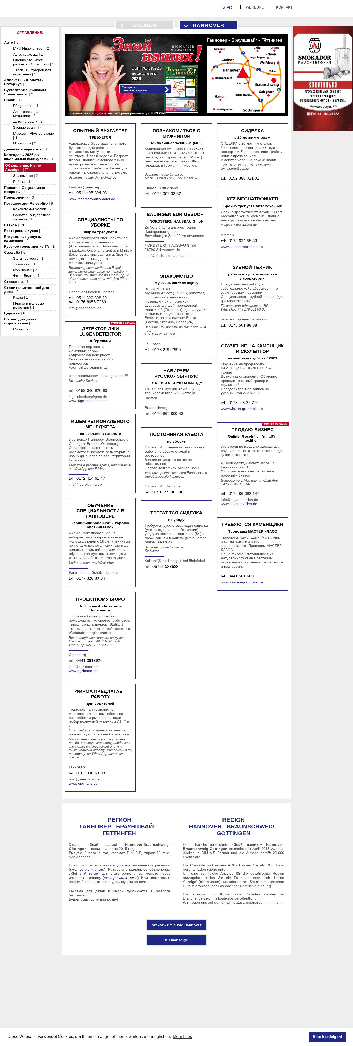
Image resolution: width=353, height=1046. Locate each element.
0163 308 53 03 (90, 773)
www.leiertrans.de (83, 783)
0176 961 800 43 (167, 414)
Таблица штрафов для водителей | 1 (32, 72)
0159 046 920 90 (91, 391)
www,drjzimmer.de (83, 671)
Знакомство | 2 (25, 176)
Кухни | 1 (20, 297)
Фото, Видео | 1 (26, 276)
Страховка (16, 282)
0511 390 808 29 (91, 298)
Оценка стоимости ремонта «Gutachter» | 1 (33, 62)
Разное (14, 225)
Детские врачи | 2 (28, 121)
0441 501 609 (241, 576)
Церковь (14, 313)
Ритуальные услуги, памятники (22, 239)
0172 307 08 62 (166, 194)
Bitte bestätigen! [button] (327, 1037)
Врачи (13, 100)
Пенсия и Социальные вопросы (24, 189)
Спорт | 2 (21, 329)
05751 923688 (165, 566)
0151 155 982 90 (167, 492)
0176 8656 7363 (91, 302)
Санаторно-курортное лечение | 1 (31, 217)
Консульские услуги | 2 (32, 209)
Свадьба (14, 252)
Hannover (209, 25)
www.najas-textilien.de (239, 504)
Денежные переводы (26, 149)
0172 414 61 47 (90, 478)
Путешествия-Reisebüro (28, 203)
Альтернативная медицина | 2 (27, 114)
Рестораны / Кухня (23, 231)
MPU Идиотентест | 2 (31, 48)
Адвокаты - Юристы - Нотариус (23, 82)
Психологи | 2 (24, 143)
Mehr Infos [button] (182, 1036)
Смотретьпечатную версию (134, 89)
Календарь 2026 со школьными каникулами (29, 157)
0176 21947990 (166, 350)
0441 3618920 (89, 660)
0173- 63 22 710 (244, 403)
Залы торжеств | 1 (28, 258)
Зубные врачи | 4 (27, 127)
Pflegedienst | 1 (26, 106)
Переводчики (19, 197)
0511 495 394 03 (91, 193)
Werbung (255, 7)
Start (228, 7)
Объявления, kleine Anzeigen (23, 167)
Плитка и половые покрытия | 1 (28, 305)
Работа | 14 (23, 182)
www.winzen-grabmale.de (242, 409)
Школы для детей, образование (21, 321)
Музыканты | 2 (25, 270)
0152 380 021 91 (244, 178)
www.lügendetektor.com (88, 401)
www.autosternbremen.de (242, 247)
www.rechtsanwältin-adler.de (92, 199)
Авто (11, 42)
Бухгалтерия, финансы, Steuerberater (25, 92)
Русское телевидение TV (29, 246)
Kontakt (284, 7)
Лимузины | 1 (24, 264)
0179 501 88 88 (243, 325)
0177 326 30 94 (90, 578)
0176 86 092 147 (244, 494)
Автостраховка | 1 (28, 54)
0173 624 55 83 (243, 241)
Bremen (144, 25)
